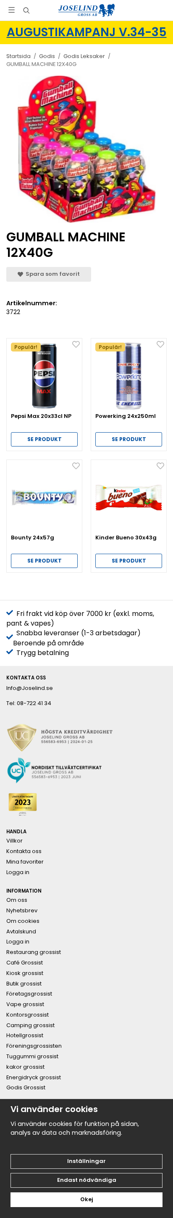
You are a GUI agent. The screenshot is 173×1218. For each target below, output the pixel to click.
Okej (86, 1199)
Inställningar (86, 1161)
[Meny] (11, 9)
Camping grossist (30, 1025)
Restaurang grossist (33, 952)
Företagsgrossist (29, 994)
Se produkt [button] (44, 439)
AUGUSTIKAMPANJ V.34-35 (87, 32)
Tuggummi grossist (32, 1056)
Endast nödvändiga (86, 1180)
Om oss (16, 900)
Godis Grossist (25, 1087)
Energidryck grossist (33, 1077)
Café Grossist (24, 963)
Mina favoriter (25, 862)
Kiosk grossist (24, 973)
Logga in (17, 872)
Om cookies (22, 921)
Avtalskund (21, 931)
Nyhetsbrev (21, 910)
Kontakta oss (24, 851)
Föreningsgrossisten (34, 1046)
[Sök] (26, 10)
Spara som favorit (51, 274)
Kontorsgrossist (27, 1015)
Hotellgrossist (24, 1035)
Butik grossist (24, 984)
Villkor (14, 841)
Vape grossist (25, 1004)
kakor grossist (25, 1067)
